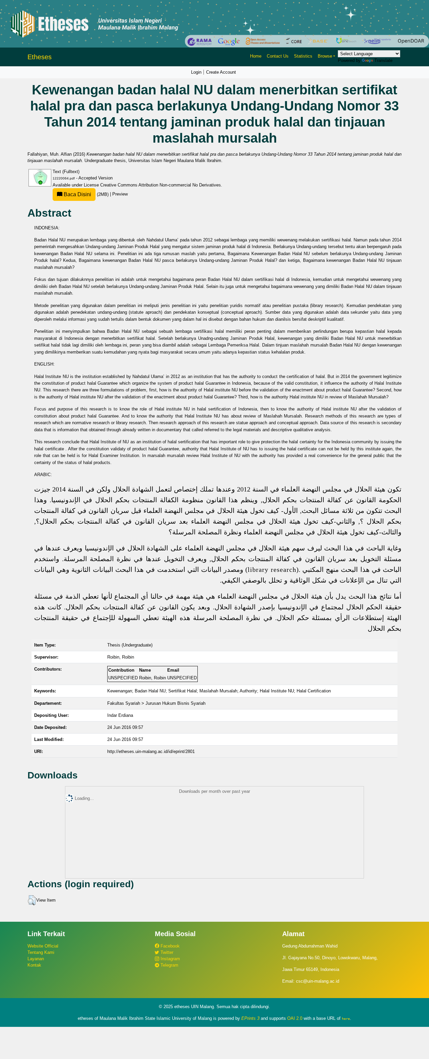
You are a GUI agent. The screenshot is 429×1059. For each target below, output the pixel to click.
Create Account (221, 72)
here (346, 1018)
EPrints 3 (250, 1018)
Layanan (35, 958)
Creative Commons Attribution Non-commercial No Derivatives (160, 184)
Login (196, 72)
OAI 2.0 (294, 1018)
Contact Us (278, 56)
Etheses (39, 57)
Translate (383, 60)
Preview (120, 194)
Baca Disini (76, 194)
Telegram (168, 965)
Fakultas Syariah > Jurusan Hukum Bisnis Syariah (156, 703)
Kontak (34, 965)
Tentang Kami (40, 952)
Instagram (169, 958)
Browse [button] (325, 56)
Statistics (303, 56)
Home (255, 56)
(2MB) (86, 194)
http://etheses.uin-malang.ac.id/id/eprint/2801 (151, 751)
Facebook (169, 946)
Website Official (42, 946)
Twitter (166, 952)
